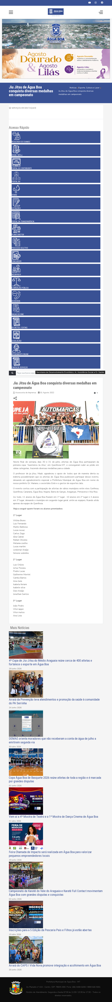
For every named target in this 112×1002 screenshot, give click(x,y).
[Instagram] (96, 2)
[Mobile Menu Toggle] (11, 12)
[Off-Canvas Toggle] (101, 12)
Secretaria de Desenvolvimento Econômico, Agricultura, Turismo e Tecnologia (70, 372)
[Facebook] (102, 2)
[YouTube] (89, 2)
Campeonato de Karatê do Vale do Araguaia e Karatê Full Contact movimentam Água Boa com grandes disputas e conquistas (56, 892)
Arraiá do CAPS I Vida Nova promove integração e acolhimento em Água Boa (55, 965)
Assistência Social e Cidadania (90, 372)
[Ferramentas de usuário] (96, 393)
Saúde (101, 372)
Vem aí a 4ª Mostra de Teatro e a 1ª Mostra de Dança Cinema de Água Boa (53, 816)
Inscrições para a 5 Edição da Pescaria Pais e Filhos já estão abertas (50, 930)
